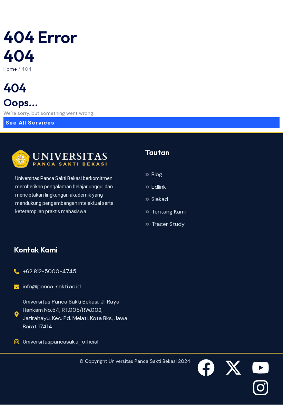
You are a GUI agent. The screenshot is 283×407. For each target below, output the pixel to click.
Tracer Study (168, 224)
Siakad (160, 199)
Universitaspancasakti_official (60, 341)
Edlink (159, 187)
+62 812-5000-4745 (49, 271)
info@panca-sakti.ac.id (52, 286)
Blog (157, 174)
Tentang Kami (169, 212)
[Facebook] (206, 369)
